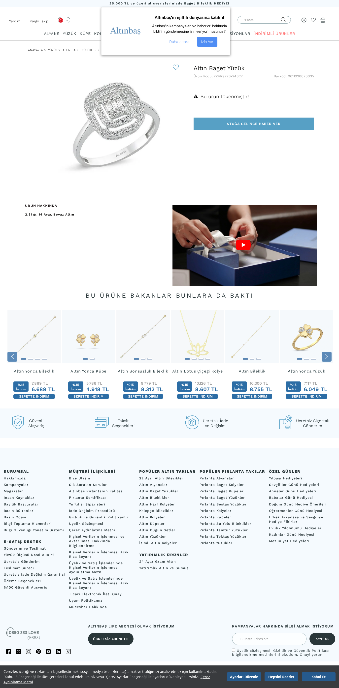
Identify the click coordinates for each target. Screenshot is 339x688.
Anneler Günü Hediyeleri (292, 491)
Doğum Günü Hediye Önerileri (298, 504)
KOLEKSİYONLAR (233, 33)
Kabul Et (318, 676)
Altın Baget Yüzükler (80, 50)
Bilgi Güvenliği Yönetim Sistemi (34, 530)
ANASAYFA (35, 50)
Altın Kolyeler (152, 517)
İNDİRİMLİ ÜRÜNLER (274, 33)
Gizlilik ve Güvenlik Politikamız (99, 517)
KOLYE (100, 33)
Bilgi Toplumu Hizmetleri (28, 524)
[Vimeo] (68, 651)
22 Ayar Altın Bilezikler (161, 478)
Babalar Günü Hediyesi (291, 498)
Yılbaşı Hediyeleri (285, 478)
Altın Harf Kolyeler (157, 504)
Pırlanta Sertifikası (87, 498)
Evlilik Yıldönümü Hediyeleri (296, 528)
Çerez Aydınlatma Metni (92, 530)
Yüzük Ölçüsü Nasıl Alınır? (29, 555)
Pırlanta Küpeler (215, 517)
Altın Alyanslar (153, 485)
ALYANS (51, 33)
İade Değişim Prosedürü (92, 511)
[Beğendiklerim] (313, 20)
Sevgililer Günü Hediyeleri (294, 485)
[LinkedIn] (58, 651)
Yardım (14, 21)
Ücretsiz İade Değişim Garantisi (34, 574)
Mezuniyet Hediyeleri (289, 541)
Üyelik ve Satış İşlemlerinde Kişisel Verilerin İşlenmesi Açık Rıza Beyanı (99, 583)
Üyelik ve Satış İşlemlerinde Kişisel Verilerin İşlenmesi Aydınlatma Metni (96, 567)
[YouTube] (48, 651)
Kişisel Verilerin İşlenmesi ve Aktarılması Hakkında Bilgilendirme (97, 540)
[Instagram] (28, 651)
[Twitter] (18, 651)
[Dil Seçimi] (64, 20)
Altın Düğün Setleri (158, 530)
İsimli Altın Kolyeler (158, 543)
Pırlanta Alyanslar (217, 478)
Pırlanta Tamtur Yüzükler (224, 530)
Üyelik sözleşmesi (254, 651)
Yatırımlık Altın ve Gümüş (164, 568)
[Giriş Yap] (304, 20)
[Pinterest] (38, 651)
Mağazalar (13, 491)
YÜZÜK (69, 33)
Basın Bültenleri (19, 511)
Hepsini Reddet (281, 676)
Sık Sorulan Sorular (88, 485)
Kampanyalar (16, 485)
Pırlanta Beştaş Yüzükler (223, 504)
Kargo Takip (39, 21)
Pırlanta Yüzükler (216, 543)
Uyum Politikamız (85, 600)
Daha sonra (179, 41)
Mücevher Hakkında (88, 607)
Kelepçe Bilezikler (156, 511)
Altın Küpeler (152, 524)
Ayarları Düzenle (244, 676)
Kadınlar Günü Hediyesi (291, 534)
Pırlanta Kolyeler (216, 511)
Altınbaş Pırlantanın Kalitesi (96, 491)
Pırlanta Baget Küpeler (222, 491)
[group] (34, 357)
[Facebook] (8, 651)
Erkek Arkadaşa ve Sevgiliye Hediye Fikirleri (296, 519)
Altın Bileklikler (154, 498)
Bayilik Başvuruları (22, 504)
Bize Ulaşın (79, 478)
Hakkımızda (15, 478)
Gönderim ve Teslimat (25, 548)
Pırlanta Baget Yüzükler (222, 498)
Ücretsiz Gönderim (22, 561)
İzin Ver (207, 41)
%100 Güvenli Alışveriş (25, 587)
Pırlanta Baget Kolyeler (222, 485)
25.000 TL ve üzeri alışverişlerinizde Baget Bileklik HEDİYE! (169, 3)
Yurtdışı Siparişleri (87, 504)
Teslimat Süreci (19, 568)
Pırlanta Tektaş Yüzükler (223, 536)
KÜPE (85, 33)
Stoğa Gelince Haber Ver (254, 124)
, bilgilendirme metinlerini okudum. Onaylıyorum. (281, 653)
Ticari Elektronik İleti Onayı (96, 594)
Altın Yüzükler (152, 536)
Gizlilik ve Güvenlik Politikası (301, 651)
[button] (12, 357)
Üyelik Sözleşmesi (86, 524)
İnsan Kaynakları (20, 498)
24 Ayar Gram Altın (157, 561)
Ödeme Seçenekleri (22, 581)
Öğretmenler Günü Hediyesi (295, 511)
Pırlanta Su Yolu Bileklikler (225, 524)
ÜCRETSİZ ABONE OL (111, 639)
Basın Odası (15, 517)
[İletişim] (23, 635)
